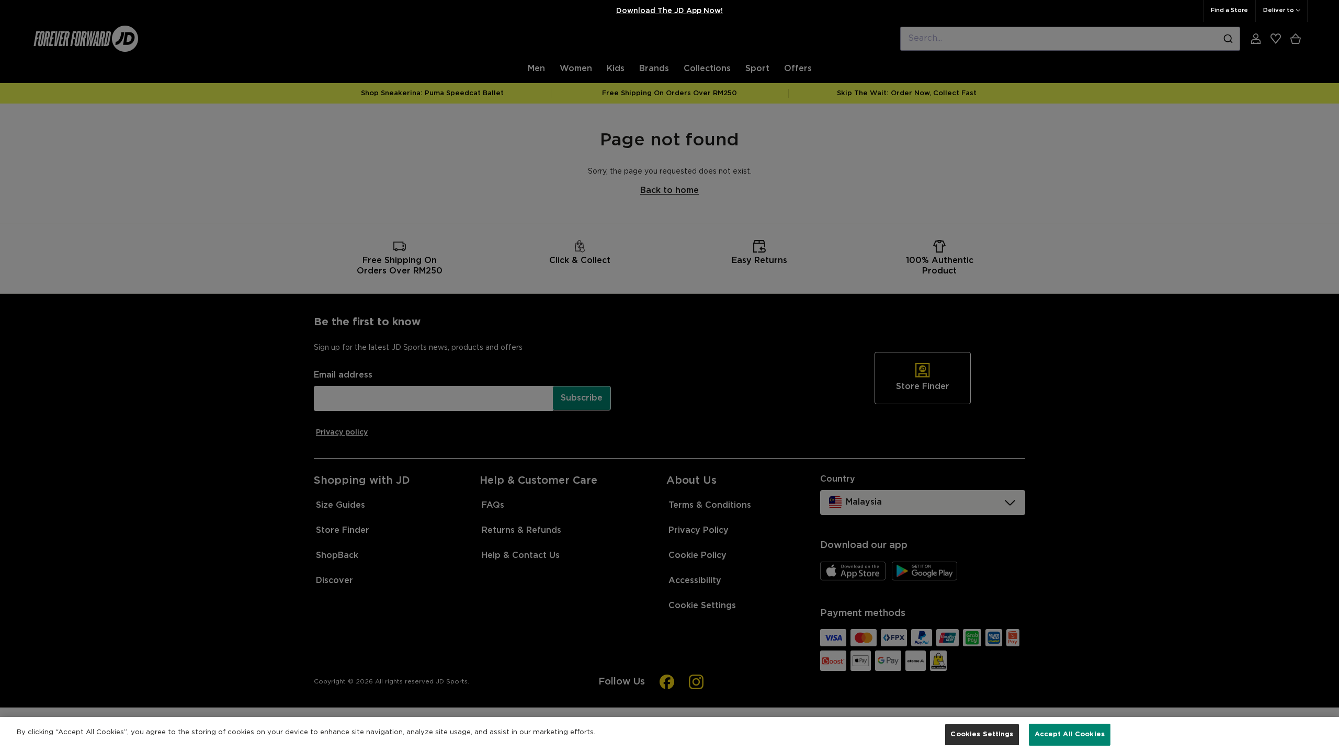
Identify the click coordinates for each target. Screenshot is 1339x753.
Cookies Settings (981, 734)
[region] (669, 735)
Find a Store (1229, 10)
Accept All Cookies (1070, 734)
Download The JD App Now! (669, 11)
